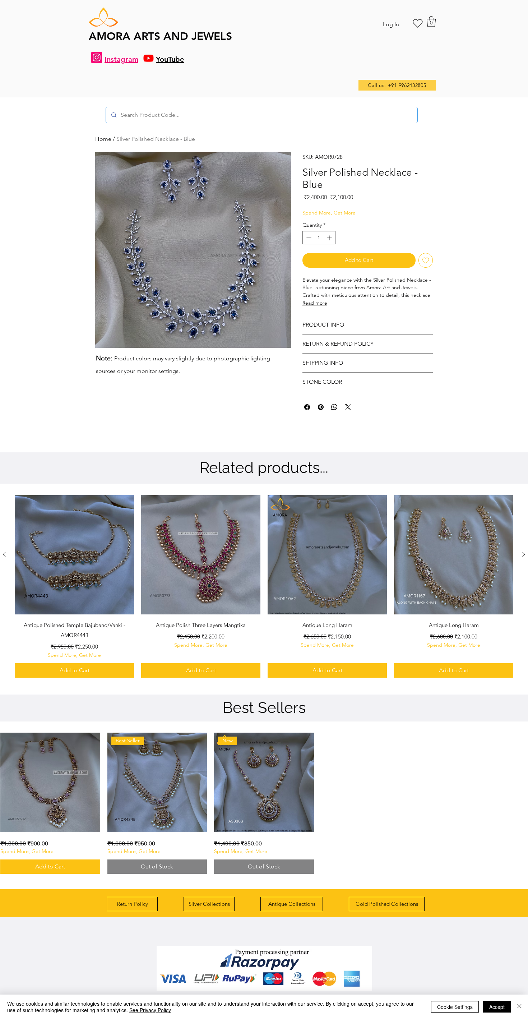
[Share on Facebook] (307, 407)
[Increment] (329, 237)
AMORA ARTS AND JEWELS (160, 36)
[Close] (519, 1006)
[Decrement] (308, 237)
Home (103, 138)
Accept (497, 1006)
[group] (264, 586)
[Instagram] (96, 57)
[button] (431, 21)
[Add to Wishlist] (425, 260)
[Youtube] (148, 58)
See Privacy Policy (150, 1010)
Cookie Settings (455, 1006)
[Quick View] (74, 554)
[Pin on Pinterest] (320, 407)
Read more (314, 303)
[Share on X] (348, 407)
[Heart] (417, 23)
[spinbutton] (318, 237)
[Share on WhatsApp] (334, 407)
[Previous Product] (4, 554)
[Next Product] (523, 554)
